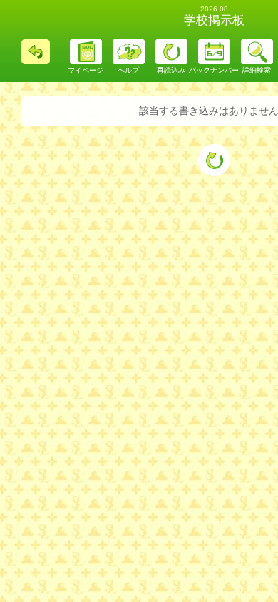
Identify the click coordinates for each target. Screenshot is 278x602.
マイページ (85, 70)
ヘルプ (128, 70)
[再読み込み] (214, 160)
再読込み (171, 70)
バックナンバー (214, 70)
